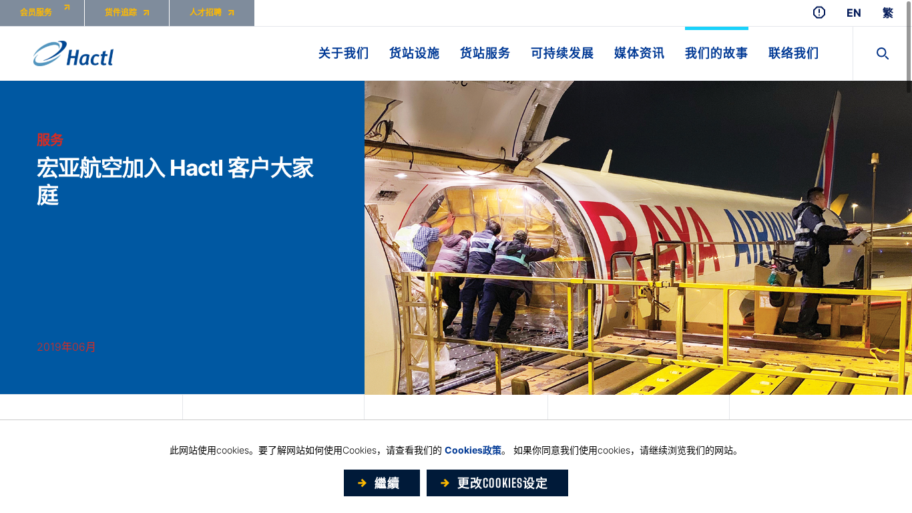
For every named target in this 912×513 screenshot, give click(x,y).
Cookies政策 (473, 450)
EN (854, 13)
